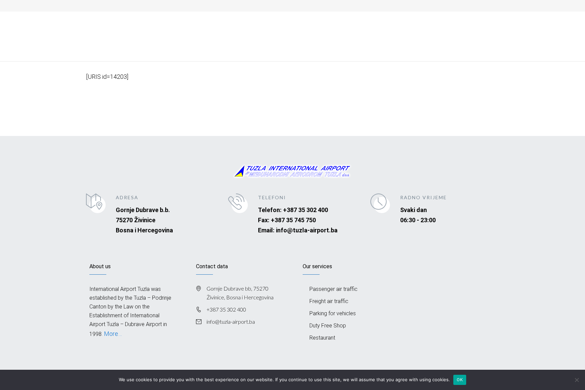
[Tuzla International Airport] (137, 26)
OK (460, 379)
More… (112, 333)
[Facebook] (449, 5)
